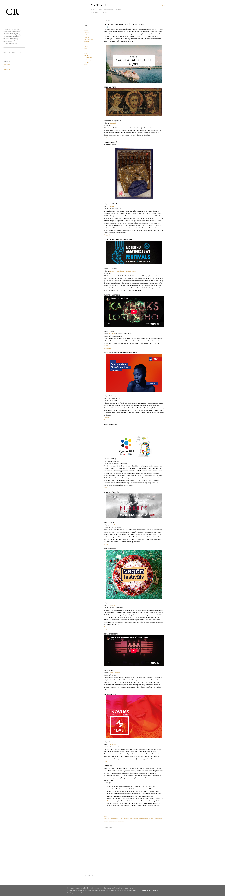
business (87, 30)
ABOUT (98, 12)
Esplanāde (112, 605)
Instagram (7, 69)
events (86, 37)
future (86, 46)
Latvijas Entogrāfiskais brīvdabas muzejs (122, 271)
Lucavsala (112, 525)
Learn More (146, 890)
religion (86, 55)
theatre (86, 62)
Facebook (107, 235)
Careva (111, 206)
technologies (88, 60)
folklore (86, 42)
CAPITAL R (99, 5)
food (85, 44)
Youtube (106, 544)
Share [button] (86, 21)
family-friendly (88, 39)
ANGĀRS (112, 334)
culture (86, 35)
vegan (86, 64)
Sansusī (110, 801)
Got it (156, 890)
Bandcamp (107, 348)
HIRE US (104, 12)
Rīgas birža (112, 123)
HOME (93, 12)
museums (87, 51)
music (86, 53)
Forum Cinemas (114, 673)
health (86, 48)
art (85, 28)
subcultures (88, 58)
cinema (86, 32)
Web (105, 137)
